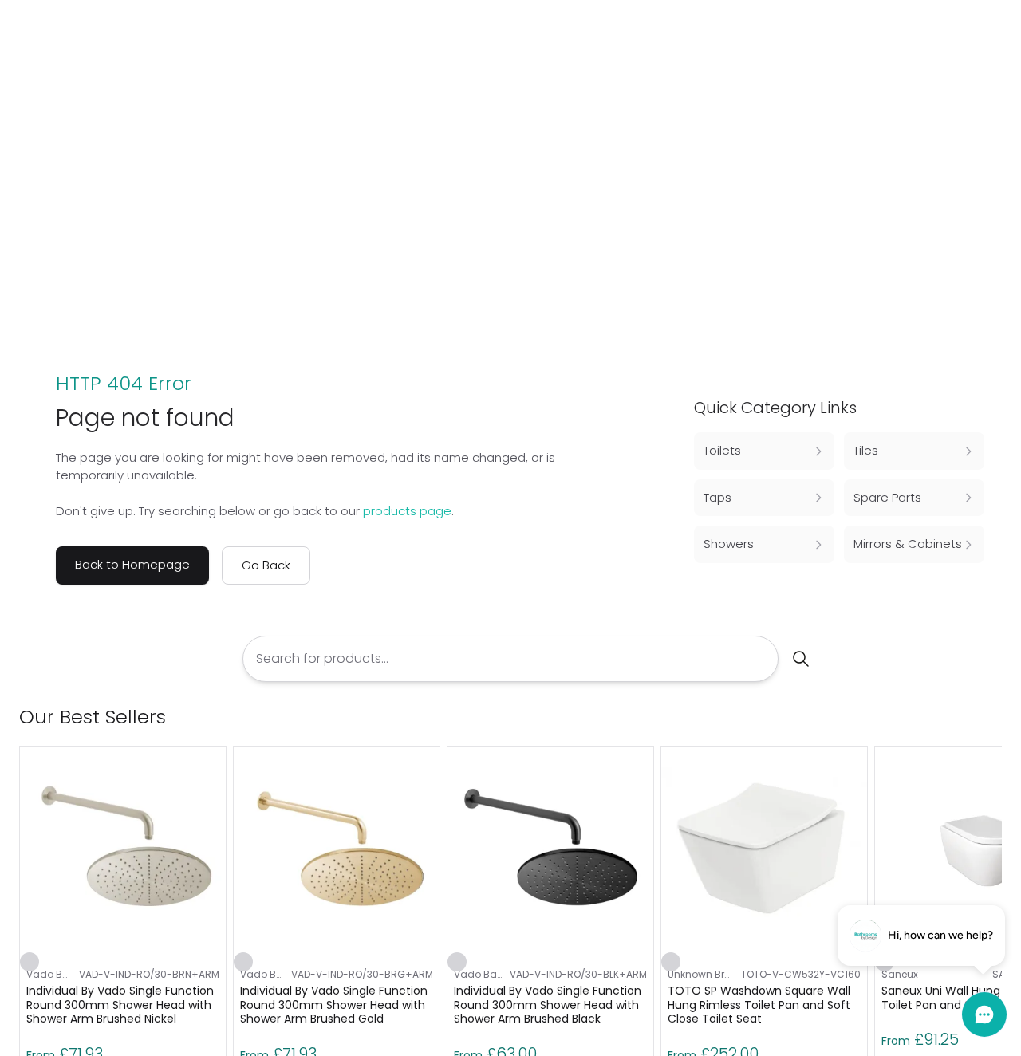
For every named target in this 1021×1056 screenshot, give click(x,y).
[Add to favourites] (29, 961)
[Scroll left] (966, 717)
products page (407, 510)
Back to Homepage (132, 564)
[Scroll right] (992, 717)
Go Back (266, 565)
